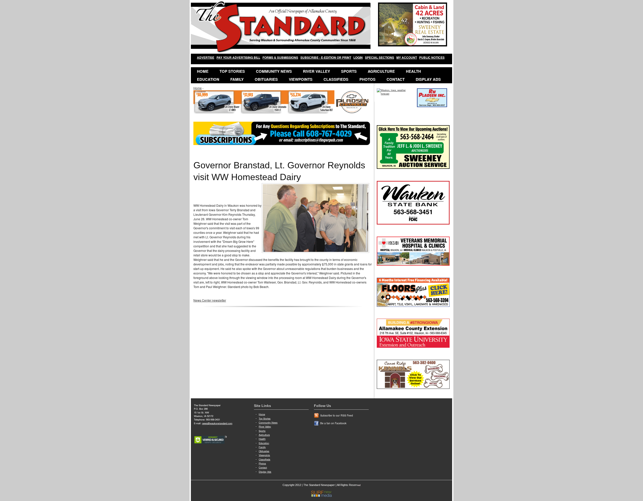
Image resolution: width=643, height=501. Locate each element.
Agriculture (381, 71)
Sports (349, 71)
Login (358, 57)
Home (202, 71)
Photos (367, 79)
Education (208, 79)
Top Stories (232, 71)
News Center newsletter (209, 300)
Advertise (205, 57)
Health (413, 71)
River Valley (316, 71)
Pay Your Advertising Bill (238, 57)
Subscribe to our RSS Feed (336, 415)
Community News (274, 71)
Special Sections (379, 57)
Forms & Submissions (280, 57)
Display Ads (428, 79)
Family (237, 79)
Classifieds (336, 79)
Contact (396, 79)
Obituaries (266, 79)
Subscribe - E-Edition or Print (325, 57)
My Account (406, 57)
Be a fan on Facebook (333, 423)
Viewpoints (300, 79)
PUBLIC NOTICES (432, 57)
